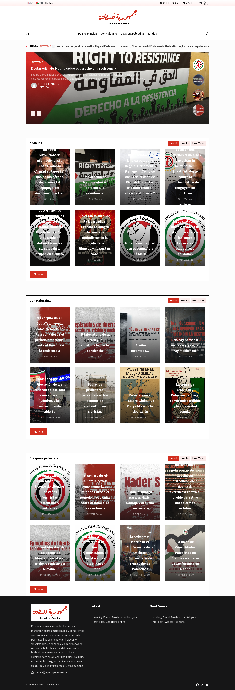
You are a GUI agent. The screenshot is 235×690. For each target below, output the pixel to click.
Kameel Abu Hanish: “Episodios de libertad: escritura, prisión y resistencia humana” (49, 558)
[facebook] (197, 684)
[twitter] (202, 684)
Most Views (198, 143)
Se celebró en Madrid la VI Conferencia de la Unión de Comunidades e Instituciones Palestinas (140, 553)
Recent (173, 143)
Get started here (115, 622)
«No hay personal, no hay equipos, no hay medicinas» (185, 345)
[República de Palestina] (117, 17)
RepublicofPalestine (49, 94)
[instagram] (207, 684)
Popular (185, 143)
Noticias (45, 46)
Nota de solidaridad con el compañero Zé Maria (140, 248)
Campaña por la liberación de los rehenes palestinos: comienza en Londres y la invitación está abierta (50, 395)
